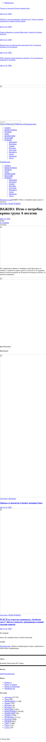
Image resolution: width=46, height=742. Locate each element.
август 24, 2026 (6, 14)
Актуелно (8, 200)
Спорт (6, 725)
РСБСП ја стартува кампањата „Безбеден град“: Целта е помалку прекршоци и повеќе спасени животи (21, 20)
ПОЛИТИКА (9, 717)
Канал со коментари (12, 686)
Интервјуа (8, 705)
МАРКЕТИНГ (10, 713)
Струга (7, 727)
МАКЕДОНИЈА (14, 204)
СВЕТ (6, 723)
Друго (6, 699)
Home (2, 200)
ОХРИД (7, 715)
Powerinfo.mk (5, 646)
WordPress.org (9, 688)
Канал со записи (10, 684)
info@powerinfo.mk (7, 674)
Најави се (8, 682)
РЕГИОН (8, 721)
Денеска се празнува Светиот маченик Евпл (15, 8)
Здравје (7, 703)
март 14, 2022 (5, 219)
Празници (12, 499)
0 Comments (4, 223)
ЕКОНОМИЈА (10, 701)
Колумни (7, 707)
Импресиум (8, 3)
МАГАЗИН (8, 709)
